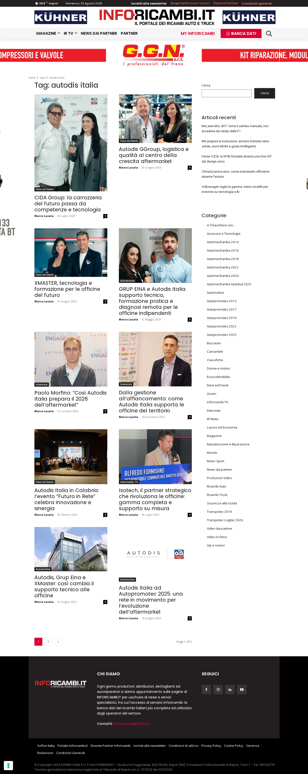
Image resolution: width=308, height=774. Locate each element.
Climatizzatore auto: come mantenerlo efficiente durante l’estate (236, 174)
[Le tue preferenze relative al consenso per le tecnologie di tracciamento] (8, 765)
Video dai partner (219, 528)
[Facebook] (206, 689)
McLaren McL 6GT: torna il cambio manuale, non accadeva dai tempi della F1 (235, 128)
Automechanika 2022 (223, 267)
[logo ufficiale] (60, 683)
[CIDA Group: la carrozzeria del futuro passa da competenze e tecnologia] (70, 142)
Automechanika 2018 (223, 259)
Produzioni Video (219, 478)
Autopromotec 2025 (222, 334)
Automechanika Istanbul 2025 (229, 284)
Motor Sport (215, 461)
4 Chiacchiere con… (221, 225)
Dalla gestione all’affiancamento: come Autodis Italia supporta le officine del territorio (151, 401)
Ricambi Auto (216, 486)
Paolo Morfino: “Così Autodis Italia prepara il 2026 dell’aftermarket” (70, 398)
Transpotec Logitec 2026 (225, 520)
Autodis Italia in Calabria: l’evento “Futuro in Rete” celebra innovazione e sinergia (66, 499)
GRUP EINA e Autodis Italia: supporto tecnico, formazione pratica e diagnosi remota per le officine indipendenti (152, 301)
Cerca (206, 85)
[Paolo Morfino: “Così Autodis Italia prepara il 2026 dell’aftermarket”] (70, 359)
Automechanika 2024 (223, 275)
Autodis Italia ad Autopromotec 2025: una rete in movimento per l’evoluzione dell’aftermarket (151, 599)
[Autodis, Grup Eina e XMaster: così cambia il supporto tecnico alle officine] (70, 549)
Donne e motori (218, 368)
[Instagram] (218, 689)
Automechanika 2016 (223, 250)
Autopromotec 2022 (222, 326)
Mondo (212, 452)
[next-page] (58, 642)
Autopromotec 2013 (222, 301)
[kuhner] (60, 17)
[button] (269, 33)
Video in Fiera (217, 537)
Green (211, 393)
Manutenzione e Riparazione (228, 444)
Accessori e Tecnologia (223, 233)
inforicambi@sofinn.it (132, 723)
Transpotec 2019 (219, 511)
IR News (212, 419)
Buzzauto (214, 343)
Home (32, 77)
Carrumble (215, 351)
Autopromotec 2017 (222, 309)
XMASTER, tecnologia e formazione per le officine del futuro (67, 289)
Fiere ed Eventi (44, 189)
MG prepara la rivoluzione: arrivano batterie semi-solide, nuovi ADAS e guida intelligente (236, 143)
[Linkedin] (230, 689)
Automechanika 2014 (223, 242)
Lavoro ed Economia (222, 427)
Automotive (127, 280)
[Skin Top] (154, 56)
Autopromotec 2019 (222, 318)
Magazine (214, 436)
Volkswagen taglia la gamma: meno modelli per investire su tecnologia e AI (235, 189)
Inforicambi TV (129, 482)
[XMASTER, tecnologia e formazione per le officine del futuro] (70, 252)
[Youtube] (241, 689)
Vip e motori (216, 545)
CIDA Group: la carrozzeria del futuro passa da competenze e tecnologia (68, 203)
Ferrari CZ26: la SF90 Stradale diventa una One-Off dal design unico (236, 159)
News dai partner (219, 469)
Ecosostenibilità (218, 377)
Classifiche (215, 360)
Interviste (41, 384)
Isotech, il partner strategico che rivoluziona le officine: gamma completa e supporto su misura (155, 499)
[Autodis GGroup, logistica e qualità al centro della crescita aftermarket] (155, 118)
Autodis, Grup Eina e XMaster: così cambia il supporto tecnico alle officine (64, 586)
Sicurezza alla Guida (222, 503)
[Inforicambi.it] (157, 17)
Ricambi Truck (217, 495)
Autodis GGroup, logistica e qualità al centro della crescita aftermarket (154, 155)
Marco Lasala (44, 216)
